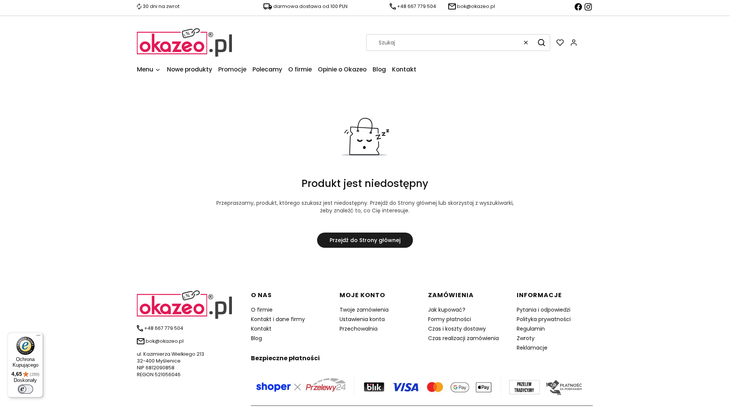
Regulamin (531, 328)
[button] (541, 42)
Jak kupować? (446, 310)
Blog (256, 338)
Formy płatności (449, 319)
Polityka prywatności (544, 319)
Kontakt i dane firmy (278, 319)
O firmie (262, 310)
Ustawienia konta (362, 319)
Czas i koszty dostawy (457, 328)
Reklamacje (532, 348)
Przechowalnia (359, 328)
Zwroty (526, 338)
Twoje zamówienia (364, 310)
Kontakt (261, 328)
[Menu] (38, 337)
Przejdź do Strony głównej (365, 240)
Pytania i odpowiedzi (543, 310)
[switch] (25, 389)
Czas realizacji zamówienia (463, 338)
